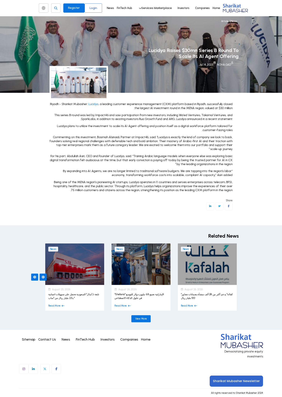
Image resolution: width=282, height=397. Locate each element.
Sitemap (28, 339)
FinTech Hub (124, 8)
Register (74, 8)
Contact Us (47, 339)
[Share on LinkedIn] (210, 206)
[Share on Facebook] (228, 206)
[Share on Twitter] (219, 206)
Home (216, 8)
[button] (155, 8)
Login (93, 8)
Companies (202, 8)
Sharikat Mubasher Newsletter (236, 381)
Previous (34, 276)
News (110, 8)
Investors (183, 8)
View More (141, 318)
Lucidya (93, 104)
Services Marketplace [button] (156, 8)
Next (43, 276)
